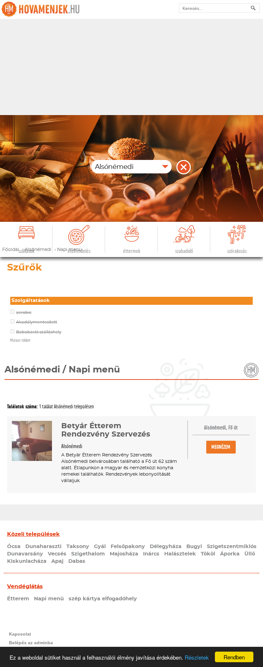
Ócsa (14, 546)
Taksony (77, 546)
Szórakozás (237, 251)
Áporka (230, 553)
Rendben (234, 657)
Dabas (76, 561)
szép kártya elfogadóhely (103, 598)
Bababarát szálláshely (38, 332)
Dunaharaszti (43, 546)
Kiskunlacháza (27, 561)
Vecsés (57, 553)
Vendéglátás (25, 586)
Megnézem (220, 447)
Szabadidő (184, 251)
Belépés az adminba (31, 642)
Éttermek (131, 251)
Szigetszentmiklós (232, 546)
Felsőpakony (128, 546)
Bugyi (194, 546)
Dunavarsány (25, 553)
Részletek (197, 657)
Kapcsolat (20, 634)
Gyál (100, 546)
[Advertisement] (131, 67)
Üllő (249, 553)
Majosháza (124, 553)
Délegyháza (166, 546)
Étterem (18, 598)
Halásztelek (180, 553)
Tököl (208, 553)
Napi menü (49, 598)
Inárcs (151, 553)
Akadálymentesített (36, 322)
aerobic (23, 313)
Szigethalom (88, 553)
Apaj (57, 561)
